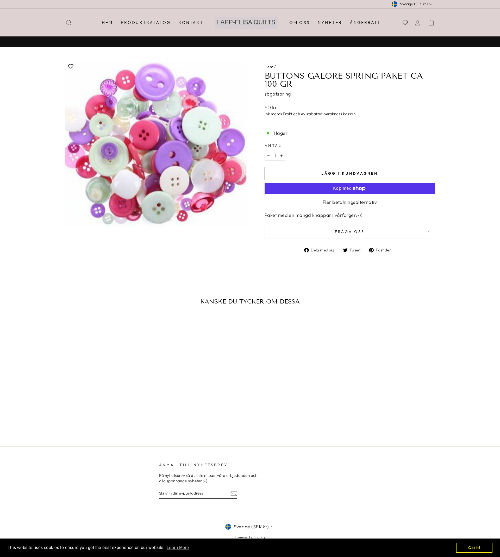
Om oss (299, 22)
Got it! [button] (474, 548)
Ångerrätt (365, 22)
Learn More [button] (178, 547)
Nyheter (330, 22)
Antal (273, 145)
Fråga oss (350, 231)
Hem (107, 22)
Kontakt (190, 22)
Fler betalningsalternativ (350, 202)
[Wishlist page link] (405, 22)
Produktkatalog (146, 22)
